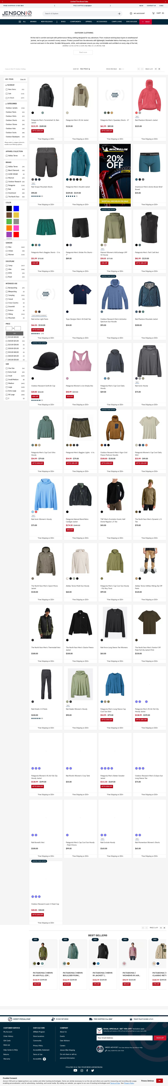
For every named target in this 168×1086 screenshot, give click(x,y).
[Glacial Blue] (67, 179)
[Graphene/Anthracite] (32, 179)
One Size (16, 368)
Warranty (6, 1059)
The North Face (16, 197)
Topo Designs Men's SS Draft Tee (78, 319)
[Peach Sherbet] (146, 445)
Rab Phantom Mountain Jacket (146, 319)
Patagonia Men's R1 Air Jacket (77, 120)
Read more (83, 52)
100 (123, 69)
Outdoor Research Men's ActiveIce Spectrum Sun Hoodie (113, 320)
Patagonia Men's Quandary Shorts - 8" (114, 120)
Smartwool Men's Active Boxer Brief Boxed (148, 188)
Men (16, 247)
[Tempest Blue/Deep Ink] (36, 179)
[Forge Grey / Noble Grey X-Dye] (67, 835)
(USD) (161, 5)
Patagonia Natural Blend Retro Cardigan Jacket (77, 520)
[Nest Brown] (70, 445)
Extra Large (16, 391)
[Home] (17, 13)
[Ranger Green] (32, 896)
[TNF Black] (102, 512)
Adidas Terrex (16, 156)
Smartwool (16, 193)
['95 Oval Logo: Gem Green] (32, 245)
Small (16, 376)
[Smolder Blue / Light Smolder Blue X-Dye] (102, 378)
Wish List (6, 1045)
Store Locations (38, 1036)
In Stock (11, 98)
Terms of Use (115, 1083)
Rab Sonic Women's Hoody (41, 519)
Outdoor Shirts (15, 116)
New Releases (47, 21)
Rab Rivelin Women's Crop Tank (78, 776)
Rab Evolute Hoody (107, 842)
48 (120, 69)
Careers (62, 1046)
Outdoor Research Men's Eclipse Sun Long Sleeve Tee (149, 777)
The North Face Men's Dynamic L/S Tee (148, 520)
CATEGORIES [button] (12, 104)
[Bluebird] (32, 512)
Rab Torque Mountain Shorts (42, 187)
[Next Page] (155, 69)
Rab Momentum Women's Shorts (147, 842)
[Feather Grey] (108, 378)
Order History (8, 1036)
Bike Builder (131, 21)
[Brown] (9, 215)
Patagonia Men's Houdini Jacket (78, 187)
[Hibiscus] (136, 113)
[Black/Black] (70, 179)
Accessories (102, 21)
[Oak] (32, 311)
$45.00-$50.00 (16, 360)
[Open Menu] (39, 13)
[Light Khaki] (143, 378)
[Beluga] (32, 701)
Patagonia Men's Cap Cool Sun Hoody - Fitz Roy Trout (114, 587)
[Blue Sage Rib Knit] (108, 768)
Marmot (16, 178)
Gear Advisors (65, 1041)
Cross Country (16, 303)
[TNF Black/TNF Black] (32, 640)
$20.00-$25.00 (16, 341)
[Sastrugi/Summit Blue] (74, 179)
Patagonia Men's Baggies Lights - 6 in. (80, 452)
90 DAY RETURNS (82, 6)
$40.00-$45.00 (16, 356)
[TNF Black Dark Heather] (140, 512)
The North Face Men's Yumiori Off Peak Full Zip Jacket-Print (148, 649)
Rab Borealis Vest (37, 842)
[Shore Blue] (39, 245)
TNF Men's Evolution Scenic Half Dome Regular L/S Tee (112, 520)
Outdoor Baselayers (15, 137)
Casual (16, 299)
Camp (16, 265)
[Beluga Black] (36, 835)
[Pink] (16, 228)
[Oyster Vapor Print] (42, 896)
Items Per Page (111, 69)
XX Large (16, 395)
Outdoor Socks (15, 133)
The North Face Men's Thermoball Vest (45, 647)
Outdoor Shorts (15, 120)
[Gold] (16, 215)
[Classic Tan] (112, 113)
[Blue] (16, 208)
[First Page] (138, 69)
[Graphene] (136, 378)
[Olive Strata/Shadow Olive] (74, 578)
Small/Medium (16, 379)
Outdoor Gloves (15, 124)
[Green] (9, 221)
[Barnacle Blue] (36, 768)
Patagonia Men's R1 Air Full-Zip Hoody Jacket (147, 710)
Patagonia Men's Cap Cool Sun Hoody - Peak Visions (80, 844)
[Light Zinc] (140, 113)
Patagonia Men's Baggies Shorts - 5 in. (45, 252)
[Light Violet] (67, 378)
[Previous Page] (142, 69)
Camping (16, 295)
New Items (12, 89)
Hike (16, 269)
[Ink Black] (67, 512)
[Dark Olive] (140, 768)
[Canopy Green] (39, 113)
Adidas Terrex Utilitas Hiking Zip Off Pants (148, 587)
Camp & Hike (117, 21)
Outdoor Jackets (15, 108)
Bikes (63, 21)
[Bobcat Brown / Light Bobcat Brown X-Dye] (36, 445)
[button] (15, 85)
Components (75, 21)
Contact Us (151, 5)
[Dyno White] (136, 445)
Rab (16, 189)
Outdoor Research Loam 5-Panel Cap (45, 904)
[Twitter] (93, 1071)
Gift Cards (7, 1041)
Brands (33, 21)
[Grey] (16, 221)
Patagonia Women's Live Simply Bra (79, 386)
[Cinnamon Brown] (112, 768)
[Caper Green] (140, 701)
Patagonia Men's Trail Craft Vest (147, 252)
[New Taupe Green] (32, 578)
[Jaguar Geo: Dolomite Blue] (36, 245)
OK (160, 1080)
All (24, 21)
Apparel (89, 21)
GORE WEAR (16, 174)
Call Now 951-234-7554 (115, 1050)
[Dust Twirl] (105, 245)
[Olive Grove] (102, 245)
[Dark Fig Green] (67, 701)
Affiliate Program (39, 1032)
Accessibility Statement (41, 1050)
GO (14, 333)
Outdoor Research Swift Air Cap (43, 386)
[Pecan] (102, 445)
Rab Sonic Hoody (141, 386)
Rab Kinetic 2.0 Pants (39, 709)
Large (16, 387)
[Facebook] (87, 1071)
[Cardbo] (136, 578)
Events (62, 1036)
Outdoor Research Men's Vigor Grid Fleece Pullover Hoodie (113, 454)
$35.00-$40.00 (16, 352)
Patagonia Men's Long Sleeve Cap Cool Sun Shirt (113, 710)
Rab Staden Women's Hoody (76, 709)
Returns (6, 1054)
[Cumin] (36, 311)
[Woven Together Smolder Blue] (102, 768)
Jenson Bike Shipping (67, 1050)
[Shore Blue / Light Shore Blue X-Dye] (105, 378)
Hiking (16, 314)
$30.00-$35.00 (16, 348)
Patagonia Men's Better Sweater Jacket (112, 777)
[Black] (9, 208)
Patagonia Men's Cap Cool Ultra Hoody (43, 454)
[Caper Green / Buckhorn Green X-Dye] (102, 578)
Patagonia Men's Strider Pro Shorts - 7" (79, 254)
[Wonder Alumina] (67, 578)
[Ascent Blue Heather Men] (102, 311)
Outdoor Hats (15, 128)
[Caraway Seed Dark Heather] (136, 512)
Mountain (16, 318)
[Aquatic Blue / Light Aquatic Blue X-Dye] (143, 445)
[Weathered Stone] (42, 768)
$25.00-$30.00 (16, 345)
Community (37, 1041)
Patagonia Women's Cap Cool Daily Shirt (148, 454)
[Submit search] (119, 14)
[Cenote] (105, 445)
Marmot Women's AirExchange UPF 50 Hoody (113, 254)
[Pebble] (67, 768)
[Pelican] (67, 113)
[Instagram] (82, 1071)
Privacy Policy (129, 1083)
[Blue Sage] (42, 113)
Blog (141, 5)
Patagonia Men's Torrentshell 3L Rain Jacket (45, 121)
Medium (16, 383)
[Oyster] (143, 768)
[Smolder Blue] (36, 113)
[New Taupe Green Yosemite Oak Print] (136, 640)
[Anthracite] (39, 311)
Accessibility (37, 1059)
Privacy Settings (147, 1081)
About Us (63, 1032)
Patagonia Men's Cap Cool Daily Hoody (112, 387)
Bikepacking (16, 291)
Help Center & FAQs (10, 1050)
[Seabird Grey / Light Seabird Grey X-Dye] (105, 701)
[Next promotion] (110, 6)
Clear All (23, 79)
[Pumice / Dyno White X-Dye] (39, 445)
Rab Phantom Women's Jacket (146, 120)
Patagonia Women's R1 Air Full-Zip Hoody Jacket (44, 777)
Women (16, 255)
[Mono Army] (70, 578)
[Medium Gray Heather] (143, 179)
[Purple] (9, 234)
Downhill (16, 307)
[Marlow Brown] (143, 245)
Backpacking (16, 288)
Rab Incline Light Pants (39, 319)
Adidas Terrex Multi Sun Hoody (77, 586)
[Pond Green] (80, 179)
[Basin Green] (108, 113)
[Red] (16, 234)
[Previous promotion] (54, 6)
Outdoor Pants (15, 112)
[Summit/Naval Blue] (36, 896)
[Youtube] (75, 1071)
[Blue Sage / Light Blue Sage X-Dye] (32, 445)
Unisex (16, 251)
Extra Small (16, 372)
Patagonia (16, 185)
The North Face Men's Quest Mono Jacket (44, 587)
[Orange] (9, 228)
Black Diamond (16, 170)
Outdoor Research (16, 182)
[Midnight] (67, 311)
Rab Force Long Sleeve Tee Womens (114, 647)
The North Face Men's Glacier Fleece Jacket (79, 649)
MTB (16, 273)
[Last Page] (159, 69)
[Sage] (143, 311)
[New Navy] (77, 445)
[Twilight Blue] (136, 179)
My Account (7, 1032)
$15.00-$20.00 (16, 337)
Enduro (16, 310)
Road (16, 277)
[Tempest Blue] (136, 311)
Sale (147, 22)
